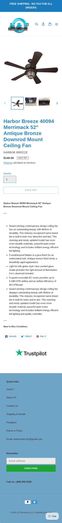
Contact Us (12, 405)
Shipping (7, 162)
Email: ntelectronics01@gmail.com (24, 439)
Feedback (11, 422)
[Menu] (56, 24)
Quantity (7, 173)
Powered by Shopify (43, 512)
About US (11, 397)
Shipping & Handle (15, 414)
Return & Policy (14, 430)
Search (10, 389)
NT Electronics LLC (25, 512)
